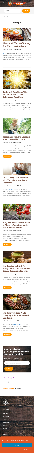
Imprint (26, 449)
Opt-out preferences (11, 449)
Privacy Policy (20, 449)
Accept (17, 445)
